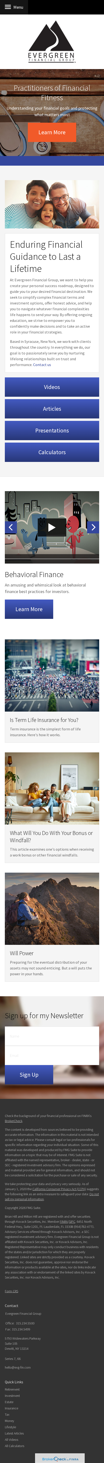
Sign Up (29, 1074)
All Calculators (14, 1446)
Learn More (52, 132)
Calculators (52, 452)
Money (9, 1421)
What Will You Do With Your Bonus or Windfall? (51, 836)
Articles (52, 408)
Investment (12, 1395)
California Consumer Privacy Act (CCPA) (59, 1189)
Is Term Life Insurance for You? (44, 720)
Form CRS (11, 1291)
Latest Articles (14, 1433)
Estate (9, 1402)
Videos (52, 387)
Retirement (12, 1389)
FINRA (64, 1221)
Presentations (52, 430)
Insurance (11, 1408)
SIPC (72, 1221)
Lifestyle (10, 1427)
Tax (7, 1414)
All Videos (11, 1439)
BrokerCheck (13, 1121)
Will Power (21, 953)
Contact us (42, 364)
